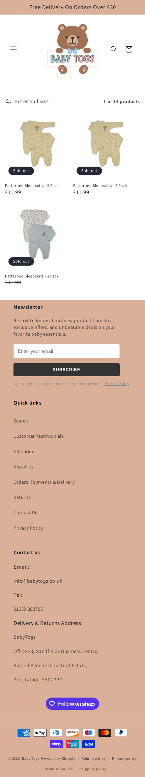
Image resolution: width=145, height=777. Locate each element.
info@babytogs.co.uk (37, 581)
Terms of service (59, 769)
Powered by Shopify (58, 758)
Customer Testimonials (38, 436)
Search (20, 421)
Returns (22, 497)
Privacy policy (124, 758)
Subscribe (66, 369)
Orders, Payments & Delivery (44, 482)
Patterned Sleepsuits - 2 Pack (32, 185)
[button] (13, 49)
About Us (23, 467)
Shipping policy (93, 769)
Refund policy (94, 758)
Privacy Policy (117, 383)
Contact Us (25, 512)
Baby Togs (31, 758)
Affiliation (24, 451)
